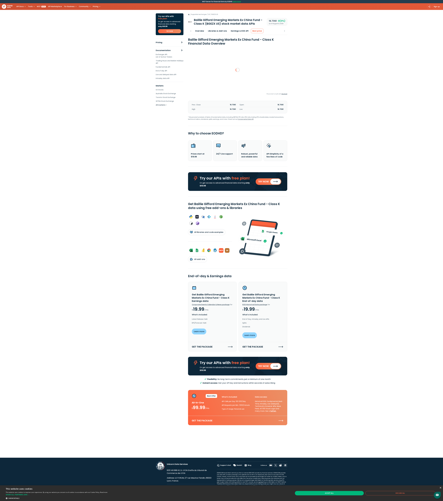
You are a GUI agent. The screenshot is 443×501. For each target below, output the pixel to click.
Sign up (437, 6)
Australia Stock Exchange (166, 93)
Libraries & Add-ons (217, 31)
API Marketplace (55, 6)
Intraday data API (162, 78)
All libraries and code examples (208, 232)
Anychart (284, 94)
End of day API (161, 71)
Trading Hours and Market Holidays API (169, 62)
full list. (273, 411)
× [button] (440, 488)
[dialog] (221, 493)
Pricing (159, 42)
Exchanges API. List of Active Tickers (164, 55)
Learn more (237, 2)
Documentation (163, 50)
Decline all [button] (400, 493)
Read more (104, 492)
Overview (199, 31)
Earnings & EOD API (239, 31)
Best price (257, 31)
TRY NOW (169, 31)
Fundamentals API (163, 67)
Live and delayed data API (166, 74)
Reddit (239, 465)
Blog (249, 465)
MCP (41, 6)
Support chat (225, 465)
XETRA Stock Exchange (165, 101)
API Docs (20, 6)
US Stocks (159, 90)
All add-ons (199, 259)
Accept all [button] (329, 493)
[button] (57, 495)
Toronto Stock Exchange (165, 97)
